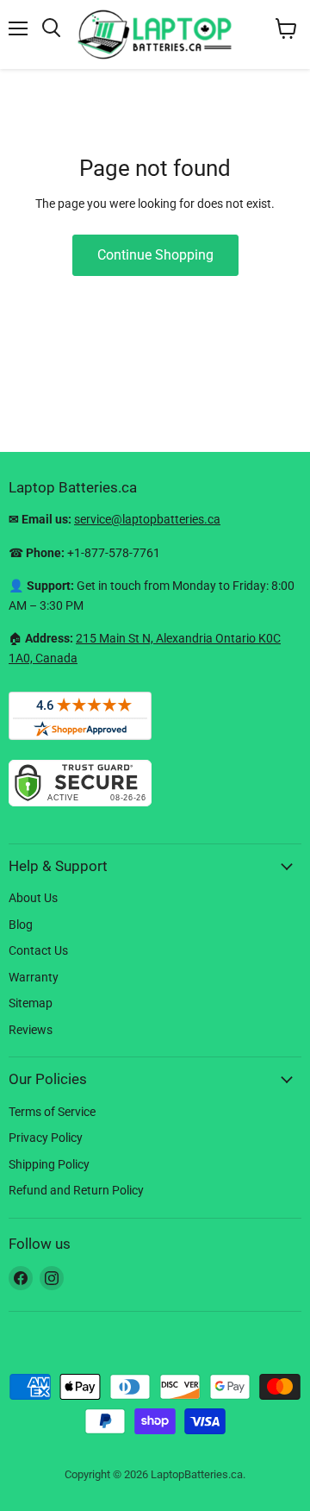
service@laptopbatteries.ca (147, 519)
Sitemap (31, 1003)
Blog (21, 924)
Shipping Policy (49, 1164)
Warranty (34, 977)
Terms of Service (52, 1112)
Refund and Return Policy (76, 1190)
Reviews (31, 1030)
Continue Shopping (155, 255)
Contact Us (38, 950)
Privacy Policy (46, 1137)
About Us (33, 898)
